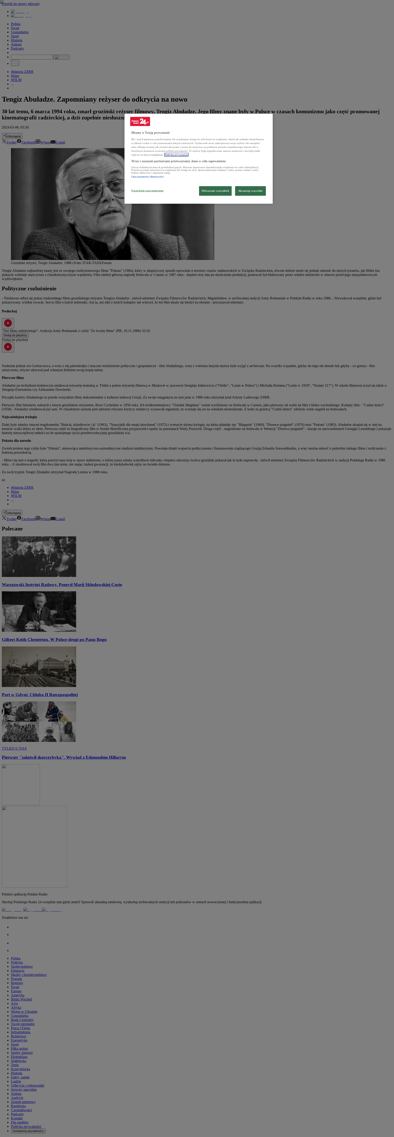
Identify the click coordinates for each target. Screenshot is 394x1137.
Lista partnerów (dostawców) (147, 176)
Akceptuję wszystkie (250, 190)
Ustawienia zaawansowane (147, 190)
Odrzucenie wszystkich (215, 190)
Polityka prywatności (176, 154)
